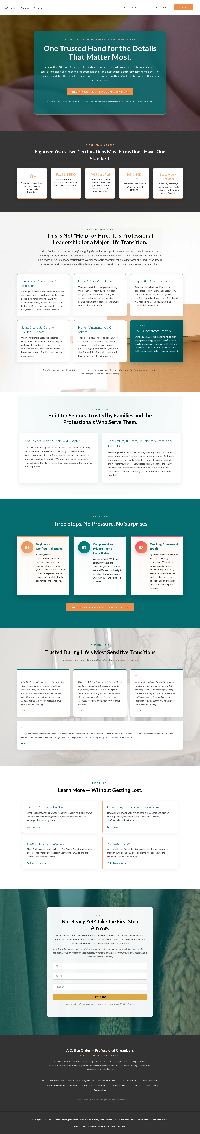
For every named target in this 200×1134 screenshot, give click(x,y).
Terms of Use (100, 1090)
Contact (137, 1085)
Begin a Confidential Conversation (100, 91)
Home (124, 7)
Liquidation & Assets (107, 1080)
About (134, 7)
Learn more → (33, 827)
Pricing (166, 7)
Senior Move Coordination (52, 1080)
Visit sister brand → (117, 863)
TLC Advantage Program (53, 1085)
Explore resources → (37, 863)
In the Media (102, 1085)
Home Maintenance (151, 1080)
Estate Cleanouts (130, 1080)
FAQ (156, 7)
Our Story (73, 1085)
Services (146, 7)
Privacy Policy (151, 1085)
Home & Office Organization (81, 1080)
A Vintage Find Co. (121, 1085)
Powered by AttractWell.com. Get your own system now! (100, 1126)
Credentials (87, 1085)
